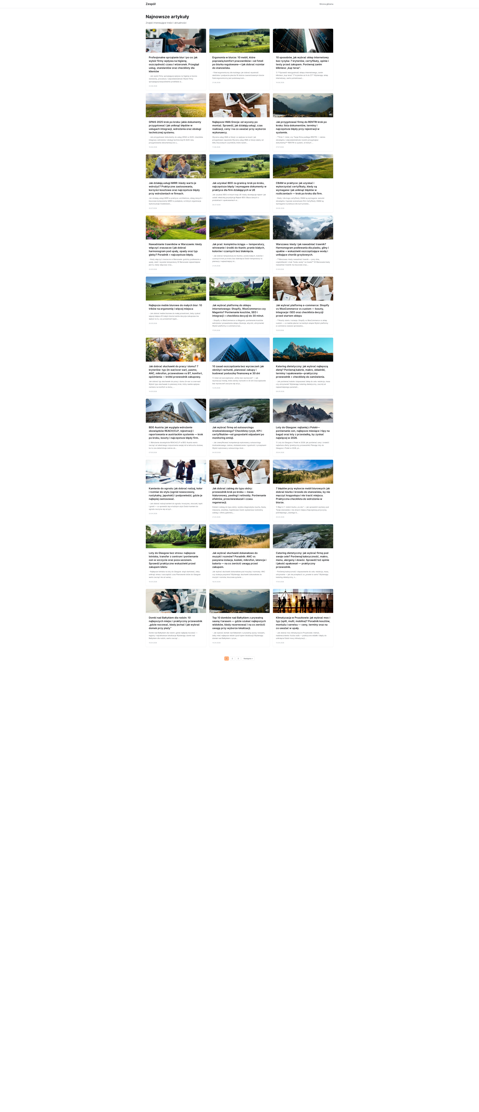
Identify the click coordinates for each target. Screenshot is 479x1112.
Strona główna (326, 4)
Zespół (151, 4)
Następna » (248, 659)
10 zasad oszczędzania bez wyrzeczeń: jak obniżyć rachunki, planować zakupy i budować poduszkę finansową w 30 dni (238, 370)
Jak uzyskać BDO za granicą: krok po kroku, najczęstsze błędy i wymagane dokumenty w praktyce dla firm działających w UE (239, 187)
